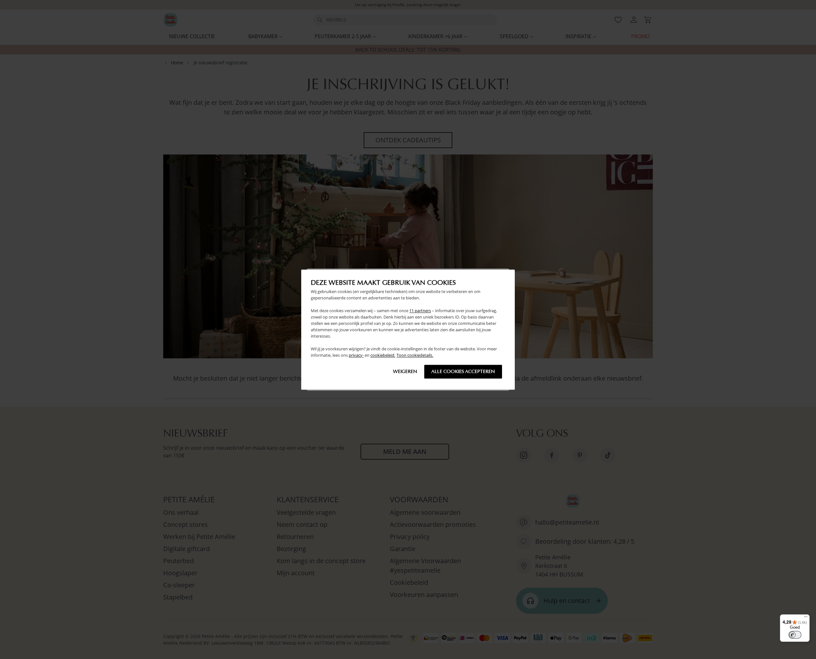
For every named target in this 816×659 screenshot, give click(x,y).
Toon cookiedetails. (415, 355)
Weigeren (405, 371)
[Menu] (806, 618)
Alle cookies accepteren (463, 371)
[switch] (795, 635)
